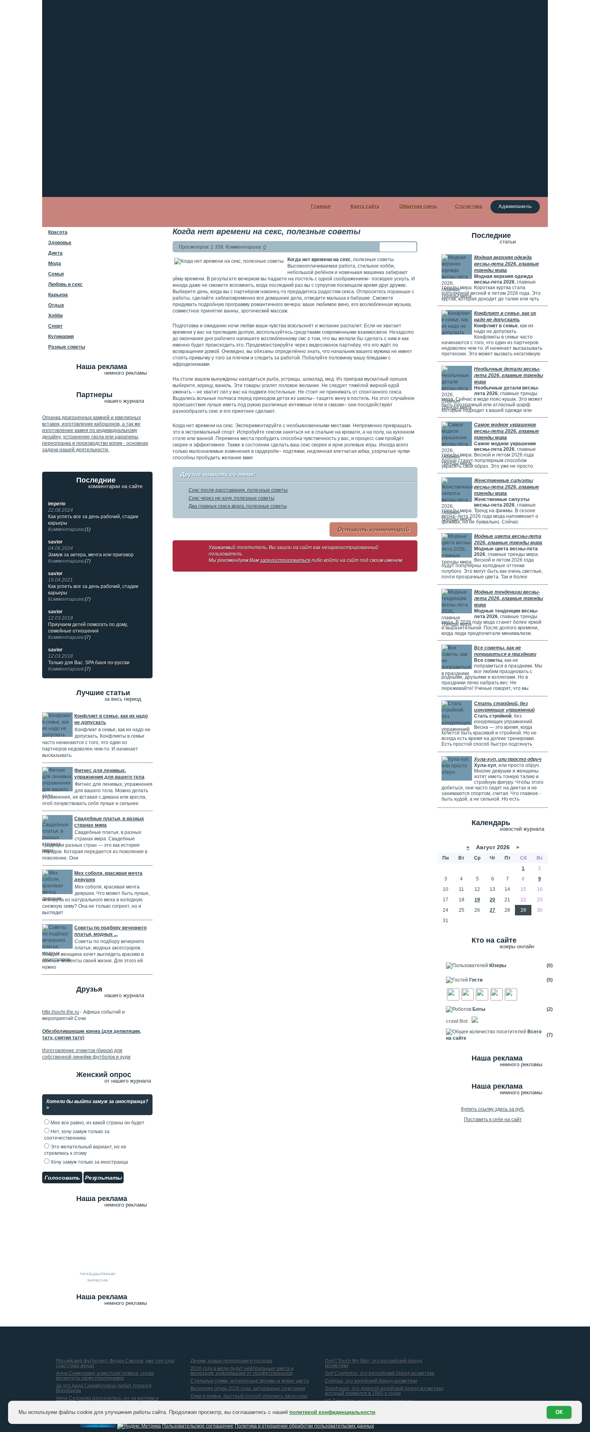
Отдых (56, 305)
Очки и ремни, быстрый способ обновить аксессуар (249, 1396)
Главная (321, 206)
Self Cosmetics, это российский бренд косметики (380, 1373)
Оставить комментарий (373, 529)
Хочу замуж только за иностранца (88, 1162)
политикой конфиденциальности (332, 1412)
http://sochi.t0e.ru (60, 1012)
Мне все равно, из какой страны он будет (96, 1123)
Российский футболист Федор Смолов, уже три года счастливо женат (115, 1364)
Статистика (468, 206)
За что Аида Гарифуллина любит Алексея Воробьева (104, 1388)
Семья (56, 274)
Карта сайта (365, 206)
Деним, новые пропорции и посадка (232, 1361)
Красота (57, 232)
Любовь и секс (65, 284)
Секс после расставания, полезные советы (238, 490)
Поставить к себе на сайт (493, 1119)
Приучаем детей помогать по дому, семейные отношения (88, 631)
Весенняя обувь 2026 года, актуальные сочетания (248, 1388)
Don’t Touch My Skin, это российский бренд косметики (373, 1364)
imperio (56, 504)
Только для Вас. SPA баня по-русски (89, 666)
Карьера (58, 295)
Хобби (55, 315)
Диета (55, 253)
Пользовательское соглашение (198, 1426)
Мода (54, 263)
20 (492, 900)
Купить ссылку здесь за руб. (493, 1109)
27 (492, 910)
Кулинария (61, 336)
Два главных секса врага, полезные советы (238, 506)
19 (477, 900)
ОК (559, 1412)
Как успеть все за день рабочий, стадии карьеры (93, 523)
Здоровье (59, 242)
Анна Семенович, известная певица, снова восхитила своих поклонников (105, 1376)
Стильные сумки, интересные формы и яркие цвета (250, 1381)
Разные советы (66, 347)
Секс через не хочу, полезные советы (232, 498)
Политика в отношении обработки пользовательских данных (304, 1426)
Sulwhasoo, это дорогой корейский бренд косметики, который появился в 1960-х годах (385, 1391)
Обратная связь (418, 206)
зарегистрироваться (285, 560)
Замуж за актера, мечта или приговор (91, 558)
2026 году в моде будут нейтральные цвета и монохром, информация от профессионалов (242, 1371)
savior (55, 542)
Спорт (55, 326)
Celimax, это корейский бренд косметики (371, 1381)
